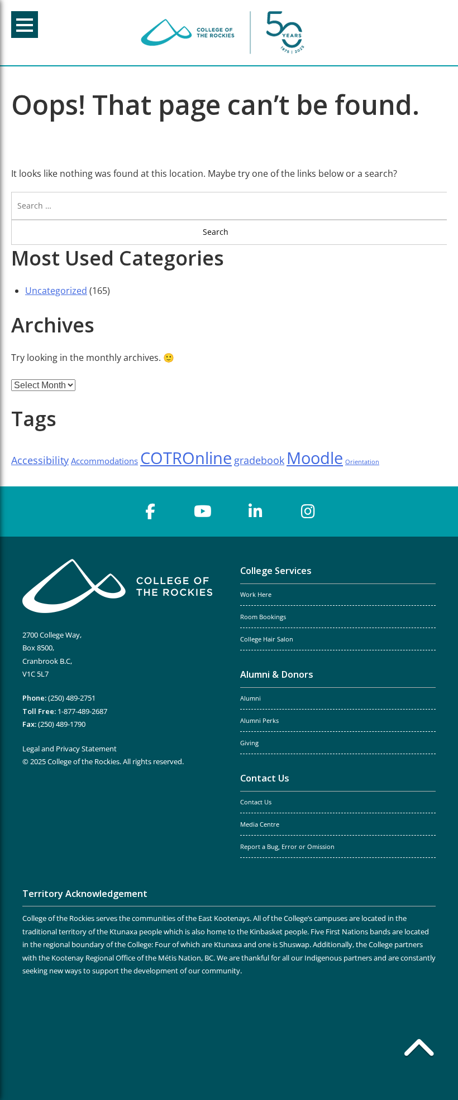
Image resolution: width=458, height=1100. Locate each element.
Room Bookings (263, 617)
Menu (24, 24)
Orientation (362, 462)
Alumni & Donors (276, 674)
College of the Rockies (224, 32)
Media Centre (259, 824)
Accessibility (40, 460)
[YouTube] (203, 511)
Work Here (255, 595)
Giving (249, 743)
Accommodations (104, 460)
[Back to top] (419, 1050)
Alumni (250, 698)
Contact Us (264, 778)
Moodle (315, 458)
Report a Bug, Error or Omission (287, 847)
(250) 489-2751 (72, 698)
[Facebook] (150, 511)
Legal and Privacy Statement (69, 749)
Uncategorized (56, 290)
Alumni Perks (259, 721)
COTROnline (186, 458)
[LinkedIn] (255, 511)
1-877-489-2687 (82, 711)
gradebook (259, 460)
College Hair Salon (266, 639)
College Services (276, 571)
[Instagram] (308, 511)
